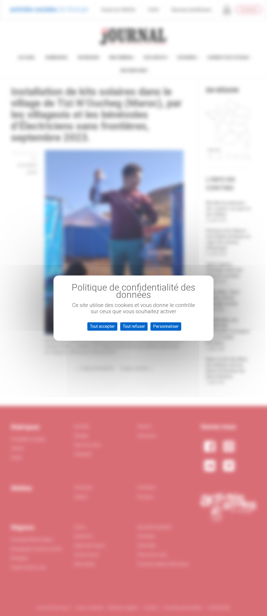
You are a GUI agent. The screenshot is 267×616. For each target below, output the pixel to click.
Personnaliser (166, 326)
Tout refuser (134, 326)
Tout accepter (102, 326)
